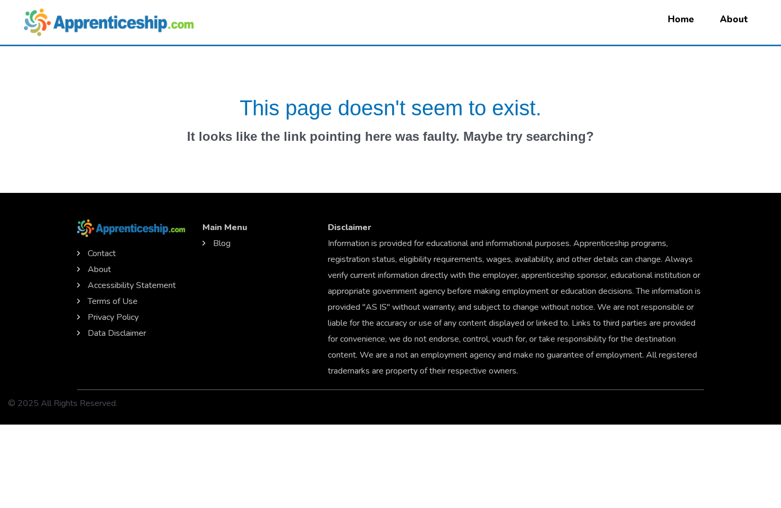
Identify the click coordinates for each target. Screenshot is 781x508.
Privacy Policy (113, 317)
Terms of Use (113, 301)
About (734, 19)
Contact (102, 253)
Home (681, 19)
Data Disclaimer (117, 333)
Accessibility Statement (132, 285)
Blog (222, 243)
